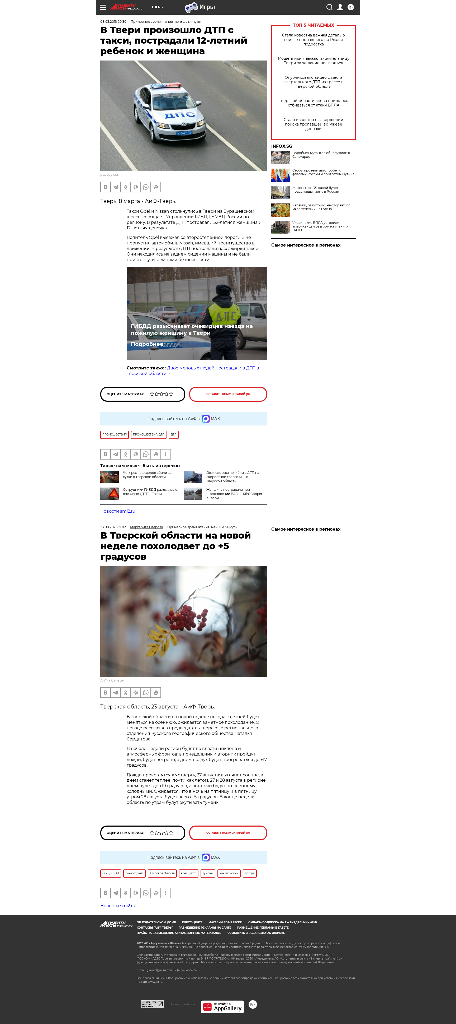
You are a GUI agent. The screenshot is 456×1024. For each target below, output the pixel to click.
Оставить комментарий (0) (228, 394)
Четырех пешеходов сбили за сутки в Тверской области (147, 475)
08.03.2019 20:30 (113, 22)
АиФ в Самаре (112, 680)
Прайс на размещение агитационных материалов (179, 933)
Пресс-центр (192, 922)
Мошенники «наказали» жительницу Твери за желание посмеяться (313, 60)
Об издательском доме (156, 922)
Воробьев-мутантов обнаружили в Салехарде (321, 155)
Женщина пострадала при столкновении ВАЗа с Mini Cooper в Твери (234, 494)
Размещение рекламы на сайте (205, 927)
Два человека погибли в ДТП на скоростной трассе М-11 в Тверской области (232, 477)
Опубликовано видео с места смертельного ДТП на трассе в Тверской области (313, 82)
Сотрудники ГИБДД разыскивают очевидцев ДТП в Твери (151, 492)
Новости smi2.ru (117, 511)
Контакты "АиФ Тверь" (155, 927)
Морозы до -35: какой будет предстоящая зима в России (315, 189)
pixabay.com (110, 175)
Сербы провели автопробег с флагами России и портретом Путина (323, 172)
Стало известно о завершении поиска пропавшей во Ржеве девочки (313, 124)
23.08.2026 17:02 (113, 527)
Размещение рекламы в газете (263, 927)
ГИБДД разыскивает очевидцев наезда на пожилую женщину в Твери (192, 329)
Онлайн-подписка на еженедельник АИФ (282, 922)
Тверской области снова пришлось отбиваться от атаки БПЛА (313, 103)
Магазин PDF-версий (225, 922)
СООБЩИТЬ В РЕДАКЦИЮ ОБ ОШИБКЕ (256, 933)
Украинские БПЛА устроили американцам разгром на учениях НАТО (320, 226)
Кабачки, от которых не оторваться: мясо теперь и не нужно (321, 207)
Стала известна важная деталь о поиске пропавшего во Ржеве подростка (313, 40)
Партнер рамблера (182, 1004)
